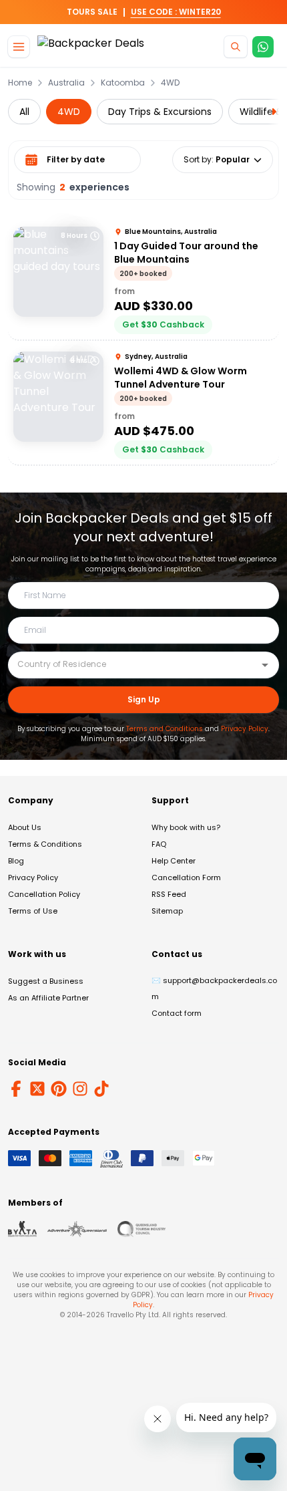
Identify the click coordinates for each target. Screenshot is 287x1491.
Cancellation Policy (44, 894)
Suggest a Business (45, 981)
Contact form (177, 1013)
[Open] (265, 665)
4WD (170, 83)
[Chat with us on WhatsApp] (263, 46)
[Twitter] (37, 1089)
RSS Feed (169, 894)
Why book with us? (186, 827)
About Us (24, 827)
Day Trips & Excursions (160, 111)
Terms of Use (32, 911)
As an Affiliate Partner (48, 997)
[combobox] (133, 664)
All (24, 111)
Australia (66, 83)
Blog (16, 860)
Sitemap (167, 911)
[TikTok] (101, 1089)
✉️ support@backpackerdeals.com (214, 988)
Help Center (174, 860)
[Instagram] (80, 1089)
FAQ (159, 844)
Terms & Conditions (45, 844)
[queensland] (141, 1229)
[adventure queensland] (77, 1229)
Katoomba (123, 83)
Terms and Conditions (164, 729)
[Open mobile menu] (18, 46)
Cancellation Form (186, 877)
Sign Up (143, 699)
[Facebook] (16, 1089)
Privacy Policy (244, 729)
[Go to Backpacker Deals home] (90, 47)
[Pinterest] (59, 1089)
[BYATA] (22, 1229)
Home (20, 83)
